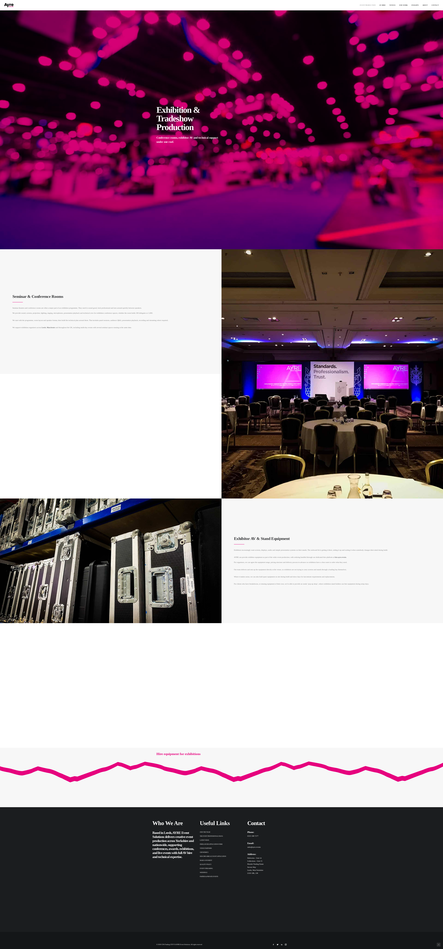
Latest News (204, 840)
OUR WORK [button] (403, 5)
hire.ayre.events (340, 557)
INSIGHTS (415, 5)
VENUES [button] (392, 5)
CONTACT (435, 5)
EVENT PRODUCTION (368, 5)
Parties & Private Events (209, 876)
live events (164, 853)
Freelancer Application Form (211, 844)
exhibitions (186, 849)
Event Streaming (206, 868)
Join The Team (205, 832)
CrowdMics (204, 852)
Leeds (44, 327)
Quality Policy (205, 864)
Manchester (51, 327)
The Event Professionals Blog (211, 836)
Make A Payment (206, 860)
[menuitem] (368, 5)
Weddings (203, 872)
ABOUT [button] (425, 5)
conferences (159, 849)
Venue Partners (206, 848)
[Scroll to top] (438, 944)
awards (173, 849)
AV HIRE (382, 5)
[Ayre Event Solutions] (8, 5)
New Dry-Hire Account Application (213, 856)
